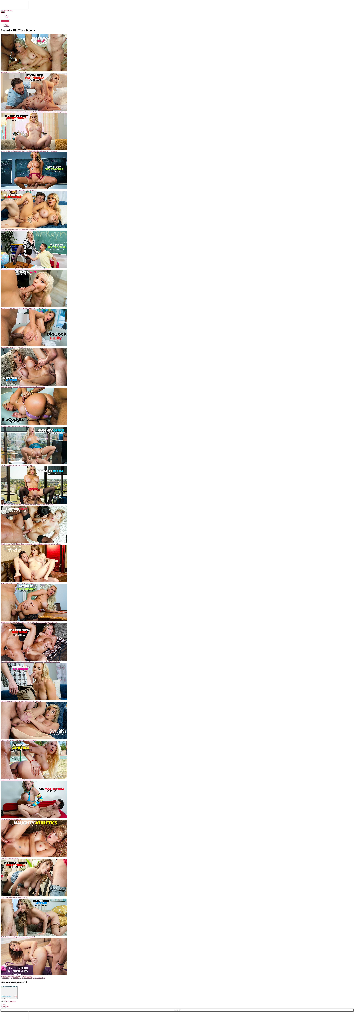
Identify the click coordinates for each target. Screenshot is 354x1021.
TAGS (6, 15)
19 (28, 978)
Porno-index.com (11, 1001)
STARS (6, 17)
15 (20, 978)
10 (11, 978)
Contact (3, 1004)
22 (33, 978)
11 (13, 978)
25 (39, 978)
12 (15, 978)
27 (42, 978)
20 (30, 978)
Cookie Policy (5, 1006)
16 (22, 978)
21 (31, 978)
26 (41, 978)
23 (35, 978)
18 (26, 978)
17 (24, 978)
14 (18, 978)
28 (44, 978)
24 (37, 978)
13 (17, 978)
